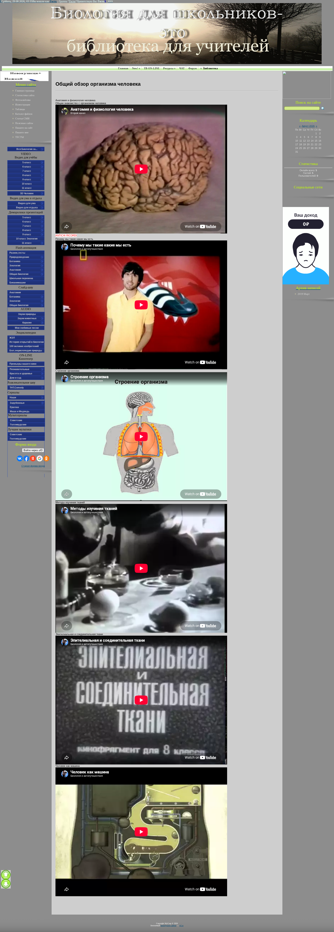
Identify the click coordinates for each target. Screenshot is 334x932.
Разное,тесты (17, 252)
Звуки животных (27, 318)
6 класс (26, 166)
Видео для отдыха (27, 207)
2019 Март (304, 293)
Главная (123, 68)
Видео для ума (27, 203)
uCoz (181, 925)
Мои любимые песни (27, 328)
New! (135, 68)
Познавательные (19, 369)
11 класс (27, 188)
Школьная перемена (21, 278)
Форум (192, 68)
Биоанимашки (17, 282)
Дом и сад (15, 377)
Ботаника (14, 261)
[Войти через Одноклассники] (46, 458)
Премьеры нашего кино (22, 364)
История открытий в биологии (26, 342)
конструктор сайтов (168, 925)
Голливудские (18, 424)
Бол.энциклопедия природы (25, 350)
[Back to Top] (6, 875)
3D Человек (26, 193)
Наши (13, 397)
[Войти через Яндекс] (33, 458)
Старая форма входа (33, 466)
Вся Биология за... (26, 149)
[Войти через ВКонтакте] (20, 458)
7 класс (26, 171)
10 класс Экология (26, 238)
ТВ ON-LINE (151, 68)
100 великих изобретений (24, 346)
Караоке (27, 322)
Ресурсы (168, 68)
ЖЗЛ (12, 337)
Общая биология (18, 274)
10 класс (27, 183)
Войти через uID (33, 450)
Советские (16, 420)
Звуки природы (27, 314)
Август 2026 (308, 126)
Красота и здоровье (21, 373)
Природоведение (19, 257)
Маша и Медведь (19, 411)
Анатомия (15, 269)
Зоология (14, 265)
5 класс (26, 162)
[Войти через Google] (40, 458)
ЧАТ (182, 68)
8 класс (26, 175)
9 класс (26, 179)
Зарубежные (17, 403)
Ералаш (14, 407)
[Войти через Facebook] (26, 458)
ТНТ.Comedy (17, 387)
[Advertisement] (308, 361)
